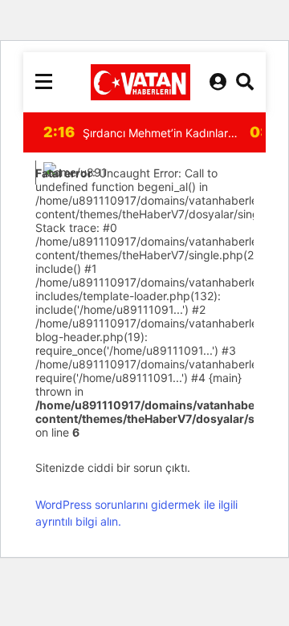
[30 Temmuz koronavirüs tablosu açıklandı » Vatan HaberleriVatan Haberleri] (140, 82)
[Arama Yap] (245, 81)
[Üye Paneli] (218, 81)
